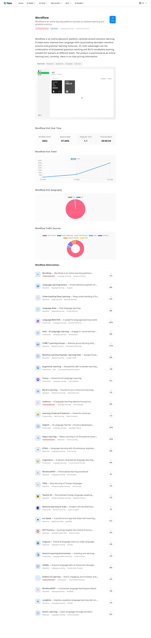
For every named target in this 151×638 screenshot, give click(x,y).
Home (21, 3)
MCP (67, 3)
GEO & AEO (55, 3)
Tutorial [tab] (77, 64)
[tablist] (59, 64)
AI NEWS (30, 3)
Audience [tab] (59, 64)
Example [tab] (68, 64)
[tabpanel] (75, 95)
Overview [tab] (41, 64)
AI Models (79, 3)
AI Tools (42, 3)
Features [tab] (50, 64)
